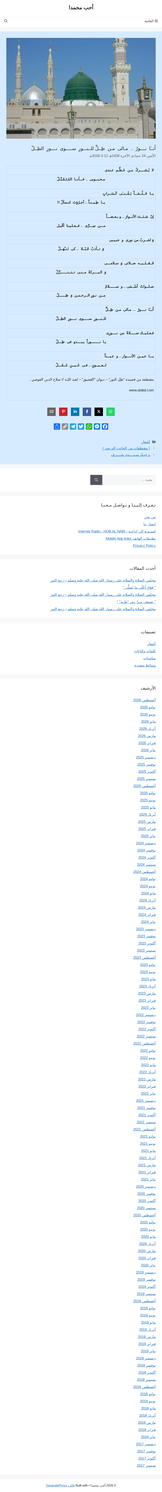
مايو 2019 (148, 1323)
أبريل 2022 (147, 1072)
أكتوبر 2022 (147, 1029)
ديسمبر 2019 (146, 1272)
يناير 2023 (148, 1008)
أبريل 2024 (147, 900)
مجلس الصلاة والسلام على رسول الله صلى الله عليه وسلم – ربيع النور (103, 580)
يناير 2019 (148, 1351)
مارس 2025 (147, 822)
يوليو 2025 (148, 793)
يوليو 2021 (148, 1137)
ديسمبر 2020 (146, 1187)
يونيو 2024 (148, 886)
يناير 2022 (148, 1094)
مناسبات (149, 658)
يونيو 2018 (148, 1401)
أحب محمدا (81, 7)
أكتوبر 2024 (147, 858)
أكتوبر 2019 (147, 1287)
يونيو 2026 (148, 714)
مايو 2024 (148, 893)
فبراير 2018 (147, 1430)
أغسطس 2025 (144, 786)
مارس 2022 (147, 1079)
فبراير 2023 (147, 1001)
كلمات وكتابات (145, 651)
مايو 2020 (148, 1237)
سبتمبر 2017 (146, 1466)
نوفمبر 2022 (146, 1022)
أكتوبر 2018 (147, 1373)
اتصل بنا (149, 524)
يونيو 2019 (148, 1315)
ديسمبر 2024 (146, 843)
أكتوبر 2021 (147, 1115)
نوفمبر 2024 (146, 850)
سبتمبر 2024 (146, 865)
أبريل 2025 (147, 815)
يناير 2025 (148, 836)
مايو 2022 (148, 1065)
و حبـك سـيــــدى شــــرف (130, 455)
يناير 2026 (148, 750)
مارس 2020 (147, 1251)
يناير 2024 (148, 922)
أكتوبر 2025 (147, 772)
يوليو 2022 (148, 1051)
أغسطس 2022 (144, 1044)
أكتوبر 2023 (147, 943)
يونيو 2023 (148, 972)
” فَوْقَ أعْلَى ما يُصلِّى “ (139, 588)
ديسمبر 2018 (146, 1358)
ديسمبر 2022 (146, 1015)
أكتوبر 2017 (147, 1458)
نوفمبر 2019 (146, 1280)
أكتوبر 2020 (147, 1201)
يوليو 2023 (148, 965)
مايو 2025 (148, 807)
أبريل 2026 (147, 729)
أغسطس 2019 (144, 1301)
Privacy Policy (144, 546)
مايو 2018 (148, 1408)
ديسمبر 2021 (146, 1101)
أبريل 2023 (147, 986)
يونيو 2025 (148, 800)
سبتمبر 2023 (146, 951)
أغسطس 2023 (144, 958)
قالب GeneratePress (60, 1485)
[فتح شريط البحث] (6, 21)
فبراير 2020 (147, 1258)
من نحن (150, 517)
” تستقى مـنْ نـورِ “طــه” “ (136, 602)
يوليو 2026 (148, 707)
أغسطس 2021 (144, 1129)
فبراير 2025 (147, 829)
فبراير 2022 (147, 1086)
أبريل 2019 (147, 1330)
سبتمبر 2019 (146, 1294)
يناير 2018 (148, 1437)
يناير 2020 (148, 1265)
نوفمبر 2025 (146, 765)
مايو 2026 (148, 722)
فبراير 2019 (147, 1344)
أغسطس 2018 (144, 1387)
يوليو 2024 (148, 879)
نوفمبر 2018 (146, 1365)
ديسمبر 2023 (146, 929)
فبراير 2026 (147, 743)
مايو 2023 (148, 979)
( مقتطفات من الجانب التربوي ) (126, 448)
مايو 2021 (148, 1151)
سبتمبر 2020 (146, 1208)
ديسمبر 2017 (146, 1444)
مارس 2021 (147, 1165)
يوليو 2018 (148, 1394)
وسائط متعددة (145, 665)
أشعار (146, 442)
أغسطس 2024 (144, 872)
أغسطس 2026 (144, 700)
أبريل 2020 (147, 1244)
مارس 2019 (147, 1337)
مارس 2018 (147, 1423)
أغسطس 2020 (144, 1215)
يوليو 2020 (148, 1222)
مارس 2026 (147, 736)
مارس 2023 (147, 993)
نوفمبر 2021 (146, 1108)
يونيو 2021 (148, 1144)
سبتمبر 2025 (146, 779)
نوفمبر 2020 (146, 1194)
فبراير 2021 (147, 1172)
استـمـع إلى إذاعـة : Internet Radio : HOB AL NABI (117, 531)
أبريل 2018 (147, 1416)
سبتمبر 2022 (146, 1036)
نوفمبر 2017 (146, 1451)
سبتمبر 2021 (146, 1122)
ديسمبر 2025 (146, 757)
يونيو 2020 (148, 1230)
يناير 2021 (148, 1179)
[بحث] (96, 480)
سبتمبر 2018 (146, 1380)
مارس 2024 (147, 908)
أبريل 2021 (147, 1158)
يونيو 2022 (148, 1058)
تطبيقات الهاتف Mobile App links (131, 539)
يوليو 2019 (148, 1308)
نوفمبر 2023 (146, 936)
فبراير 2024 (147, 915)
